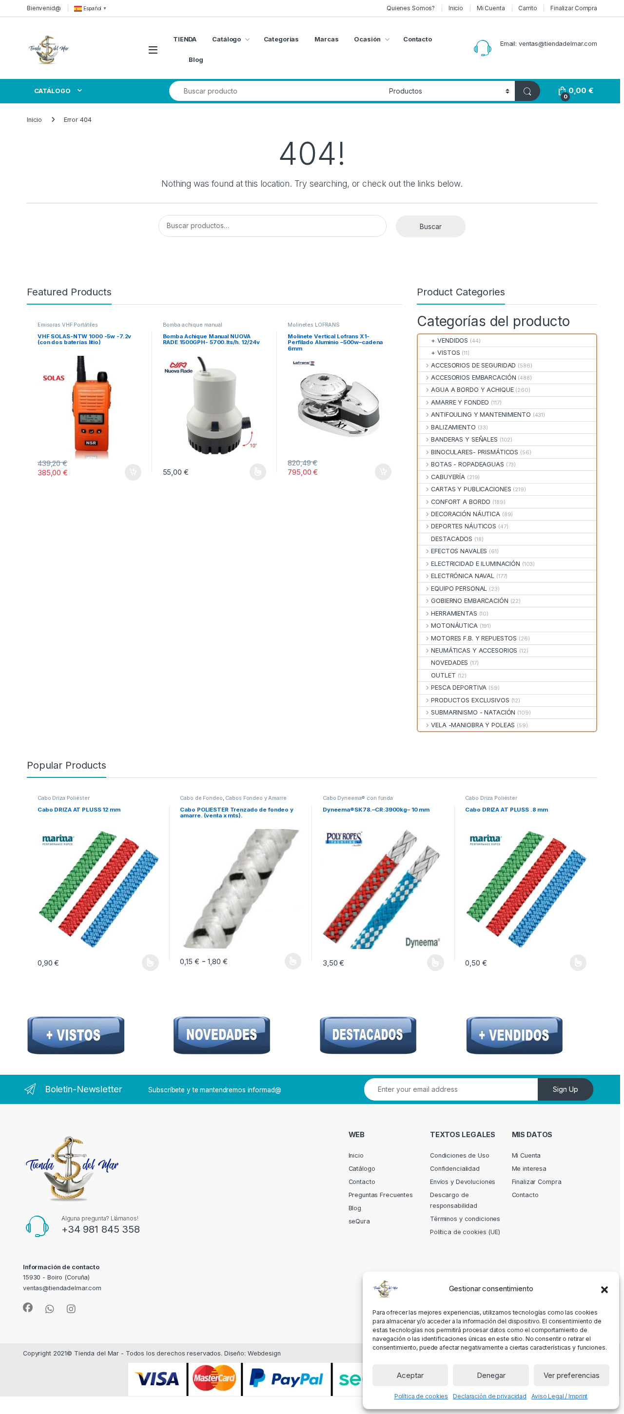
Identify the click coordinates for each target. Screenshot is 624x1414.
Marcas (326, 39)
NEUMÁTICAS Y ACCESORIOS (474, 650)
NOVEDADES (449, 662)
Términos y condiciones (465, 1218)
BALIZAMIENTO (453, 427)
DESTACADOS (451, 538)
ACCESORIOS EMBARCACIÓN (473, 377)
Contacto (417, 39)
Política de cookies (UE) (465, 1232)
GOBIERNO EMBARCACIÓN (469, 600)
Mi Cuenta (491, 8)
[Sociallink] (28, 1308)
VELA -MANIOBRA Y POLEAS (473, 725)
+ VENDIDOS (449, 340)
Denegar (491, 1375)
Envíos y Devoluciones (462, 1181)
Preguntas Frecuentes (381, 1195)
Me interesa (529, 1168)
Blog (196, 59)
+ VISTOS (445, 352)
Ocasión (367, 39)
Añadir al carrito (131, 472)
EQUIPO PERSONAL (459, 588)
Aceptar (410, 1375)
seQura (359, 1221)
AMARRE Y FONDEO (460, 402)
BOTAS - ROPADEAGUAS (467, 464)
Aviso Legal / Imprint (559, 1396)
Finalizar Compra (573, 8)
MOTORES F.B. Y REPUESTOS (474, 638)
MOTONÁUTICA (454, 625)
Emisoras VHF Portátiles (68, 324)
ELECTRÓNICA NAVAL (462, 576)
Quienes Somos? (411, 8)
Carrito (527, 8)
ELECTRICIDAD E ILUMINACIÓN (475, 563)
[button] (604, 1289)
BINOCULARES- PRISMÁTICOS (474, 452)
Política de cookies (421, 1396)
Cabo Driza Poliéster (63, 797)
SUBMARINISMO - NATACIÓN (473, 712)
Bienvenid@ (44, 8)
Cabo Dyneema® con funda (358, 797)
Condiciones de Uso (459, 1155)
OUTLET (443, 675)
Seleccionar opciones (248, 472)
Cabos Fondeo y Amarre (255, 797)
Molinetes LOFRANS (314, 324)
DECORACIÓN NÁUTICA (465, 514)
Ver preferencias (572, 1375)
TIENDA (184, 39)
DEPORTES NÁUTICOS (463, 526)
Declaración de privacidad (489, 1396)
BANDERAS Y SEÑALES (464, 439)
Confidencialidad (455, 1168)
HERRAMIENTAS (454, 613)
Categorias (281, 39)
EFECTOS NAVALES (459, 551)
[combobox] (276, 91)
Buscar (431, 226)
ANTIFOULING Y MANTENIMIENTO (481, 414)
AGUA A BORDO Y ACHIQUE (472, 389)
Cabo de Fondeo (201, 797)
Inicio (455, 8)
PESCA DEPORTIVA (459, 687)
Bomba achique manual (192, 324)
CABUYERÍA (448, 477)
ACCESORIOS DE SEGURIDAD (473, 365)
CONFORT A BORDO (460, 501)
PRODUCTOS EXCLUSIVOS (470, 700)
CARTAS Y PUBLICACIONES (471, 489)
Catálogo (226, 39)
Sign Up (565, 1089)
